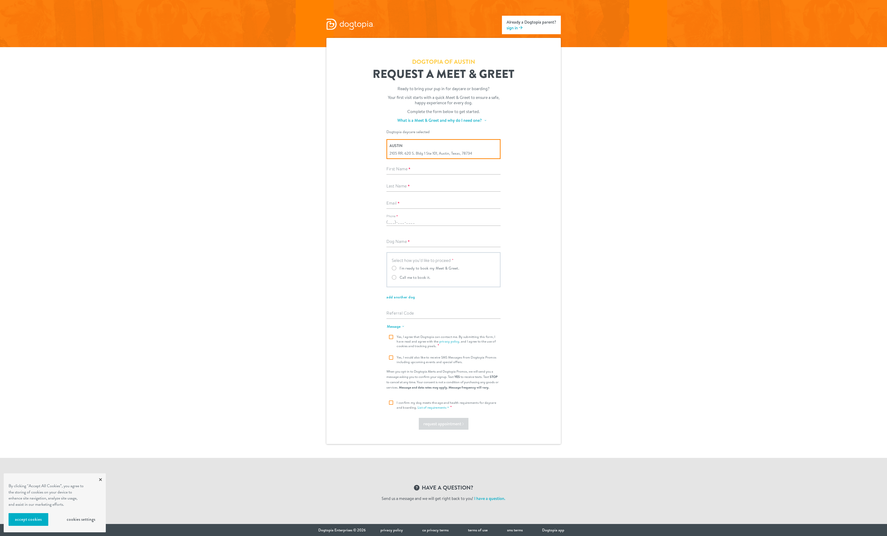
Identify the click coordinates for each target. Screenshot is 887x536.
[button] (443, 122)
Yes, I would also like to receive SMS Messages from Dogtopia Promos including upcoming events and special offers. (446, 359)
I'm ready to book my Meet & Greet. (429, 268)
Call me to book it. (415, 277)
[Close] (100, 480)
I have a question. (489, 498)
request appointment (442, 424)
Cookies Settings (81, 519)
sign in (513, 28)
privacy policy (449, 341)
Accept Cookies (28, 519)
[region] (55, 502)
